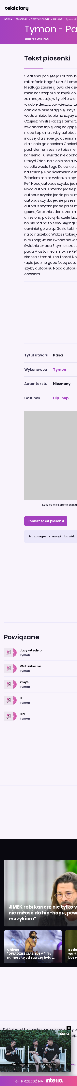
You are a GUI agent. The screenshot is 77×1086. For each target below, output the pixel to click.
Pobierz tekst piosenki (46, 521)
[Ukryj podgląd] (69, 1028)
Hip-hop (57, 19)
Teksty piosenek (40, 19)
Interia (8, 19)
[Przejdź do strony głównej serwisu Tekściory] (16, 8)
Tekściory (21, 19)
